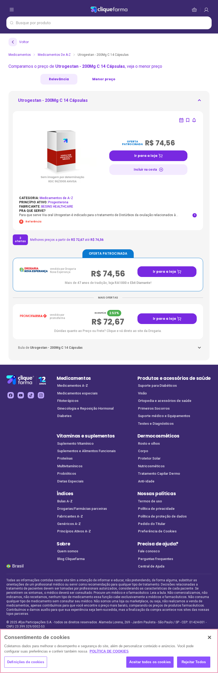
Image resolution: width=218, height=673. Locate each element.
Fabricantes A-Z (70, 516)
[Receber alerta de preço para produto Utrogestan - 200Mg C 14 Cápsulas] (194, 120)
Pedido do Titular (151, 524)
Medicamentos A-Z (72, 386)
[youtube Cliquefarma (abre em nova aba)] (20, 395)
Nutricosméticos (151, 466)
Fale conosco (149, 551)
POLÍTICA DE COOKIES (109, 651)
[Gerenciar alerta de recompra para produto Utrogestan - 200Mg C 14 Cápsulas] (181, 120)
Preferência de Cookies (157, 531)
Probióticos (66, 474)
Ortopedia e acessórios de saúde (164, 401)
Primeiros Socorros (154, 408)
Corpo (143, 451)
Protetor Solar (149, 458)
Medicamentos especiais (77, 393)
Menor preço (103, 79)
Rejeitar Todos (194, 662)
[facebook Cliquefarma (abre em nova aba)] (10, 395)
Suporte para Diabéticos (157, 386)
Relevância (59, 79)
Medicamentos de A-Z (54, 55)
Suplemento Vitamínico (75, 443)
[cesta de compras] (206, 9)
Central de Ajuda (151, 566)
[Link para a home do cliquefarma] (109, 9)
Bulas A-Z (65, 501)
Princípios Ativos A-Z (74, 531)
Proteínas (65, 458)
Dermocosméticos (158, 436)
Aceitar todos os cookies (150, 662)
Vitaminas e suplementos (86, 436)
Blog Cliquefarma (71, 559)
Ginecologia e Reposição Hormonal (85, 408)
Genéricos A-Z (69, 524)
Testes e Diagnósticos (156, 424)
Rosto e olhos (149, 443)
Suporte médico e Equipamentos (164, 416)
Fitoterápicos (67, 401)
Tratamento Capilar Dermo (159, 474)
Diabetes (64, 416)
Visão (142, 393)
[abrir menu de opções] (11, 9)
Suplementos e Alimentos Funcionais (86, 451)
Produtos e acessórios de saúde (174, 378)
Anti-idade (146, 481)
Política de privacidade (156, 509)
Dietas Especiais (70, 481)
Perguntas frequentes (155, 559)
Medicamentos (20, 55)
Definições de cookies (25, 662)
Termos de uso (150, 501)
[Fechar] (209, 637)
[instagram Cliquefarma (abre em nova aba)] (41, 395)
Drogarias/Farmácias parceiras (82, 509)
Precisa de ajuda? (158, 544)
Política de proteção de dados (162, 516)
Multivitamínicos (69, 466)
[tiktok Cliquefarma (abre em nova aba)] (31, 395)
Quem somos (67, 551)
